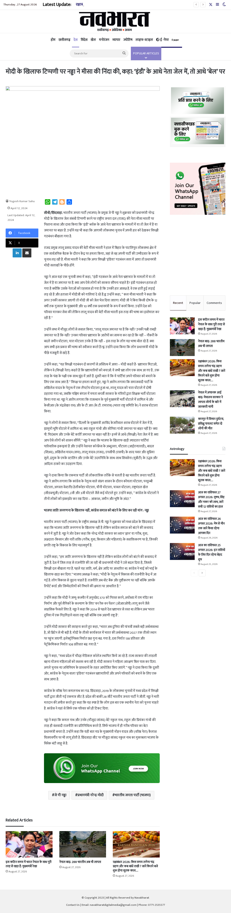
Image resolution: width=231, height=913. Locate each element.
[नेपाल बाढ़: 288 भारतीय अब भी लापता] (82, 844)
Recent (178, 303)
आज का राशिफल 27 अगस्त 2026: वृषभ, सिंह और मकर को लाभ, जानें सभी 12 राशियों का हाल (211, 499)
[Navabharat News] (115, 21)
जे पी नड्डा (60, 795)
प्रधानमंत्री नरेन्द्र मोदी (91, 795)
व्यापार (116, 40)
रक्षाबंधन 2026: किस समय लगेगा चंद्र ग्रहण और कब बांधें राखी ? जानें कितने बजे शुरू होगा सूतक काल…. (135, 866)
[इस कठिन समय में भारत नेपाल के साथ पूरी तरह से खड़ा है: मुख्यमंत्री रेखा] (29, 844)
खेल (93, 40)
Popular (195, 303)
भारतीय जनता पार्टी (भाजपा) (133, 795)
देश (76, 40)
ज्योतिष (127, 40)
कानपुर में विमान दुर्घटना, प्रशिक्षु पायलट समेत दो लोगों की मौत (211, 423)
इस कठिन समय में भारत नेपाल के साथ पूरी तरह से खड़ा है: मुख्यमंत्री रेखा (28, 864)
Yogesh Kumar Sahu (22, 201)
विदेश (84, 40)
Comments (214, 303)
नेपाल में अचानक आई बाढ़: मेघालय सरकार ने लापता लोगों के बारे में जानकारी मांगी (210, 399)
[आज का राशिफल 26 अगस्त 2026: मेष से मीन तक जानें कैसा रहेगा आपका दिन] (182, 525)
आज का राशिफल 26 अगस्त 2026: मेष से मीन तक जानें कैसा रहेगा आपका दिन (211, 526)
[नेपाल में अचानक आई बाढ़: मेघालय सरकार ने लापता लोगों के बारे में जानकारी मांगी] (182, 398)
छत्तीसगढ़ (64, 40)
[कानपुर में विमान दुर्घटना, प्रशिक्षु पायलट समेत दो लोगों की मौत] (182, 425)
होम (53, 40)
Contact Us (73, 904)
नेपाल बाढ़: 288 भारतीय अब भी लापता (80, 861)
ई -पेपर (169, 40)
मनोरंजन (104, 40)
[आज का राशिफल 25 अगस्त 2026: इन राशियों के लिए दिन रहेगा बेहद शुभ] (182, 551)
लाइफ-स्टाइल (144, 40)
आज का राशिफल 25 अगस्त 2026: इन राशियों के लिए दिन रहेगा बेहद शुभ (211, 552)
